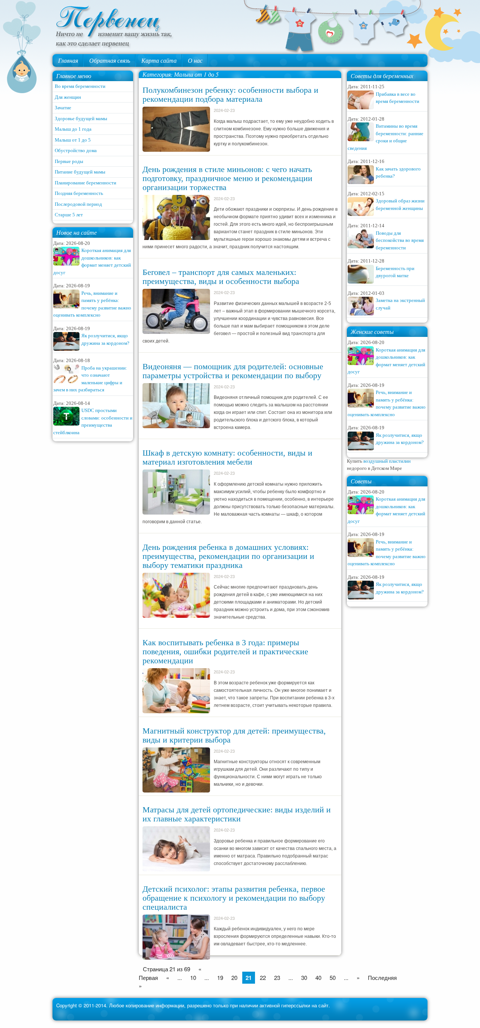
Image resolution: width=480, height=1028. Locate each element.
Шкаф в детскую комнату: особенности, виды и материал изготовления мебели (227, 457)
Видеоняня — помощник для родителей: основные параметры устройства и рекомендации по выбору (232, 371)
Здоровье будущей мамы (81, 118)
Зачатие (63, 107)
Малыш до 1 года (73, 129)
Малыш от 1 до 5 (73, 140)
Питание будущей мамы (80, 172)
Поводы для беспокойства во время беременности (400, 240)
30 (304, 977)
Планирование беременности (85, 183)
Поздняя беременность (79, 193)
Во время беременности (80, 86)
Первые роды (69, 161)
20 (234, 977)
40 (318, 977)
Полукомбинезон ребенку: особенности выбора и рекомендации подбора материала (230, 94)
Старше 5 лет (69, 214)
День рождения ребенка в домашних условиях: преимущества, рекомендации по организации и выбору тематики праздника (228, 556)
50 (333, 977)
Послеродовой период (78, 204)
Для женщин (68, 97)
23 (277, 977)
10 (193, 977)
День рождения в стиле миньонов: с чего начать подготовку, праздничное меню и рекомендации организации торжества (227, 178)
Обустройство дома (76, 150)
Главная (68, 60)
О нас (195, 60)
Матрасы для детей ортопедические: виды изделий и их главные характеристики (236, 814)
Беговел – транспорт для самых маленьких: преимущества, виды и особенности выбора (220, 276)
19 (220, 977)
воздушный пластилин (387, 461)
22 (263, 977)
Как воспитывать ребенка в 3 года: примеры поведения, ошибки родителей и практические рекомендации (225, 651)
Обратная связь (109, 60)
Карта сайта (159, 60)
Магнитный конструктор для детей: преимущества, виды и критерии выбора (234, 735)
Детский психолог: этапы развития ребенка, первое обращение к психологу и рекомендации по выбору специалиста (233, 898)
